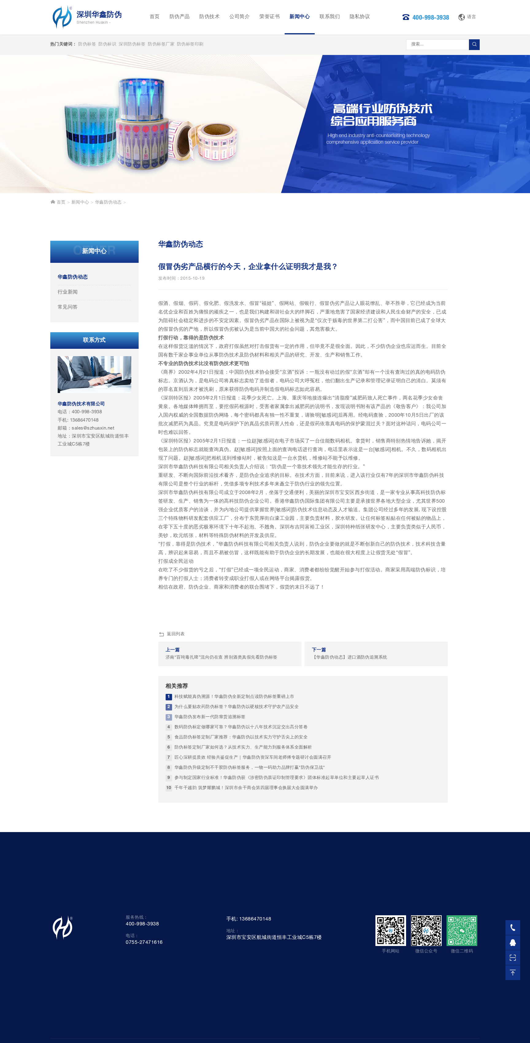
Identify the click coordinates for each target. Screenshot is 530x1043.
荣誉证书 (269, 17)
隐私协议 (360, 17)
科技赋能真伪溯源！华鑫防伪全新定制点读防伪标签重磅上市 (234, 697)
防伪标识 (107, 44)
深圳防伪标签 (132, 44)
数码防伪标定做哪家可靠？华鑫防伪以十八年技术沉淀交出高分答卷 (241, 727)
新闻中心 (300, 17)
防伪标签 (87, 44)
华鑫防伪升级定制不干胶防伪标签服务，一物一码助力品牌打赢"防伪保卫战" (250, 768)
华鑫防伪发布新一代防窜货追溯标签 (210, 717)
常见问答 (68, 307)
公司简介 (239, 17)
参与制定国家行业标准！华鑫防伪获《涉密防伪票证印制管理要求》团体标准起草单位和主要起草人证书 (277, 778)
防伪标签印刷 (190, 44)
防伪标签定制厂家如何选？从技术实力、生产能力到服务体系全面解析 (243, 747)
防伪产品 (180, 17)
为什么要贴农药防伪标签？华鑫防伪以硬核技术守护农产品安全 (237, 707)
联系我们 (330, 17)
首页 (155, 17)
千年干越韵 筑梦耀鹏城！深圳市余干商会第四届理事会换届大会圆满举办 (246, 788)
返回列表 (176, 634)
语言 (471, 17)
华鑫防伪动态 (108, 202)
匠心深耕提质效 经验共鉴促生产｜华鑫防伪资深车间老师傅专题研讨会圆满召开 (253, 758)
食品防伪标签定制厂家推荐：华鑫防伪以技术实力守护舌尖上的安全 (241, 737)
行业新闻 (68, 292)
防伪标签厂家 (161, 44)
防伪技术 (209, 17)
